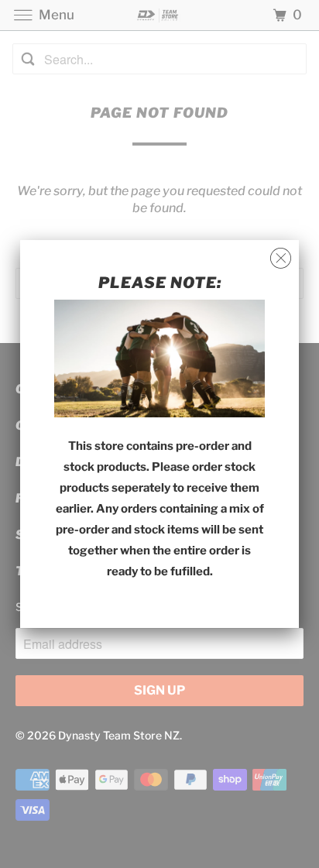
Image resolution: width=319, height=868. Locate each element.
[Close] (280, 258)
